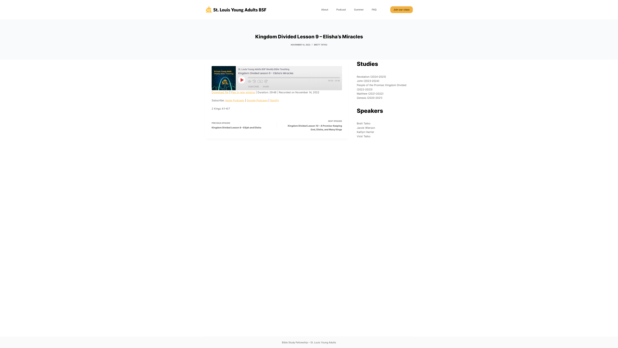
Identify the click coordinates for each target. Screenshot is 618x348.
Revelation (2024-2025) (371, 76)
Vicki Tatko (363, 136)
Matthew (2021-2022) (370, 93)
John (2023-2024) (368, 80)
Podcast (341, 9)
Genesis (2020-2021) (369, 97)
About (324, 9)
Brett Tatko (320, 45)
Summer (359, 9)
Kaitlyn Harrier (365, 132)
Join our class (401, 9)
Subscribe (253, 86)
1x (260, 81)
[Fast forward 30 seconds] (266, 81)
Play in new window (243, 92)
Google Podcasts (257, 100)
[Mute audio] (249, 81)
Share (266, 86)
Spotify (274, 100)
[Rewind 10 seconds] (254, 81)
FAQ (374, 9)
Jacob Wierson (366, 127)
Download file (220, 92)
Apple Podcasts (234, 100)
